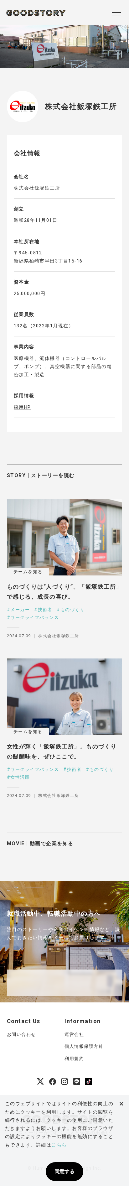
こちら (59, 1145)
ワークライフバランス (34, 617)
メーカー (20, 609)
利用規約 (74, 1058)
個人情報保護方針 (83, 1046)
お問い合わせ (21, 1034)
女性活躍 (20, 777)
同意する (64, 1171)
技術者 (45, 609)
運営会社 (74, 1034)
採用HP (22, 407)
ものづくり (72, 609)
